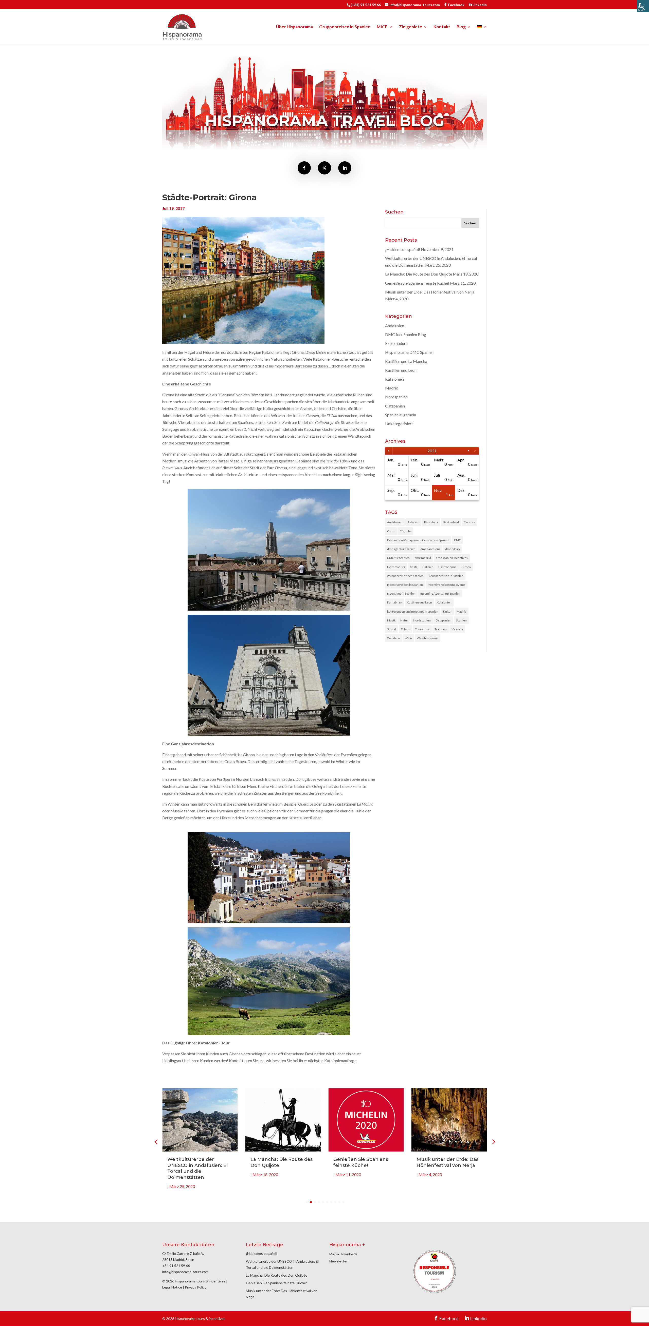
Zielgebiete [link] (410, 27)
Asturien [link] (413, 522)
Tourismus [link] (422, 629)
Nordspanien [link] (396, 396)
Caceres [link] (469, 522)
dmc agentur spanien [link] (401, 549)
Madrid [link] (391, 387)
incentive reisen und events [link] (446, 585)
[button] (493, 1141)
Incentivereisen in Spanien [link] (405, 585)
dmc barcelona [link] (430, 549)
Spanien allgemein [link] (400, 414)
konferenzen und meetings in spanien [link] (412, 611)
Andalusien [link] (394, 325)
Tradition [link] (441, 629)
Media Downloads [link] (343, 1254)
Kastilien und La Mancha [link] (406, 361)
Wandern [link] (393, 638)
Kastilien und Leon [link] (401, 370)
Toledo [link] (405, 629)
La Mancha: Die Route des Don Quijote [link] (418, 273)
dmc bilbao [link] (452, 549)
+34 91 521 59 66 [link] (176, 1265)
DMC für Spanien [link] (398, 558)
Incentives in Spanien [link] (401, 593)
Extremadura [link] (396, 343)
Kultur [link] (447, 611)
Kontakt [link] (442, 27)
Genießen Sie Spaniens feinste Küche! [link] (417, 283)
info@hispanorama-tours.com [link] (185, 1272)
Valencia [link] (457, 629)
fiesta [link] (414, 567)
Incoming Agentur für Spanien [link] (440, 593)
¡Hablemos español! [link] (402, 249)
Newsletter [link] (338, 1261)
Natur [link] (404, 620)
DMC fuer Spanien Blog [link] (405, 334)
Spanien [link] (461, 620)
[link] (643, 6)
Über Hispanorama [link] (294, 27)
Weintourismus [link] (427, 638)
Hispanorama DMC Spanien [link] (409, 352)
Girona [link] (466, 567)
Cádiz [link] (391, 531)
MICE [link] (382, 27)
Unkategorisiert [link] (399, 423)
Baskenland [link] (451, 522)
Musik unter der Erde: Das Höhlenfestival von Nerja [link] (429, 291)
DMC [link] (457, 540)
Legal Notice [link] (172, 1287)
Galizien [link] (428, 567)
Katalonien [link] (394, 379)
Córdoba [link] (405, 531)
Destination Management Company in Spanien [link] (418, 540)
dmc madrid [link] (422, 558)
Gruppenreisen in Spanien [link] (344, 27)
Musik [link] (391, 620)
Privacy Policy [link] (195, 1287)
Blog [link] (461, 27)
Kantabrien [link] (394, 602)
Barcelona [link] (431, 522)
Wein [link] (408, 638)
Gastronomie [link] (447, 567)
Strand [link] (391, 629)
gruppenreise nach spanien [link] (405, 576)
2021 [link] (432, 450)
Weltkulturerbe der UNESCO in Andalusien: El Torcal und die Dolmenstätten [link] (197, 1168)
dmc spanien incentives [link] (452, 558)
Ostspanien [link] (395, 405)
